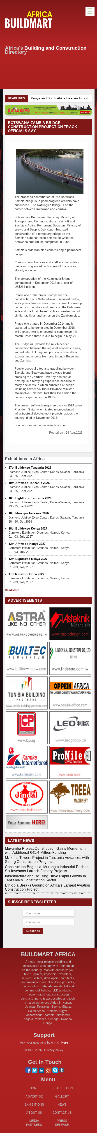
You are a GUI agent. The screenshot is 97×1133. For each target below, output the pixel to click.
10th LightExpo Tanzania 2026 (30, 498)
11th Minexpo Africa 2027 (26, 574)
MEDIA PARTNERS (34, 1122)
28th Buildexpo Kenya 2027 (28, 528)
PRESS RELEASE (62, 1122)
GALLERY (62, 1096)
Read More (12, 590)
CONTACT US (62, 1112)
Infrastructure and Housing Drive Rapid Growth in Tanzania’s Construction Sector (45, 878)
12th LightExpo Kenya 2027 (28, 559)
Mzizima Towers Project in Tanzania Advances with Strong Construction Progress (47, 860)
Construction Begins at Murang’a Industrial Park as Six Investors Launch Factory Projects (47, 869)
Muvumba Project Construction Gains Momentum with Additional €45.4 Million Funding (45, 850)
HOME (34, 1088)
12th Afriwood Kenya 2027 (27, 543)
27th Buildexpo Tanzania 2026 (30, 467)
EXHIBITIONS (34, 1104)
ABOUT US (34, 1112)
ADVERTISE (34, 1096)
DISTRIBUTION (62, 1088)
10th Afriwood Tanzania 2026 (29, 483)
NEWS (62, 1104)
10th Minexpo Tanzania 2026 (29, 513)
